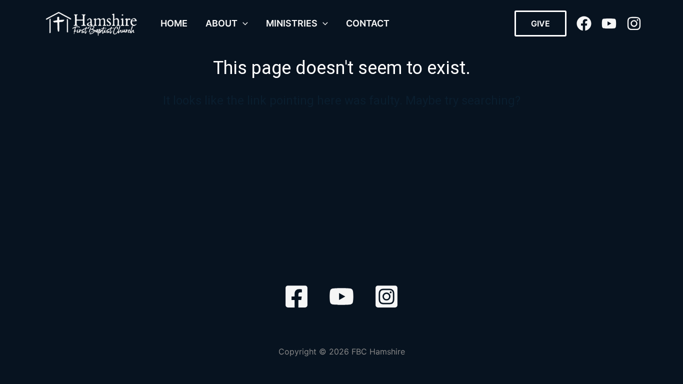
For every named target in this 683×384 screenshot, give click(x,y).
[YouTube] (609, 23)
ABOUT (222, 23)
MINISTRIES (292, 23)
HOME (174, 23)
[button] (243, 24)
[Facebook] (584, 23)
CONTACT (368, 23)
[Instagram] (634, 23)
